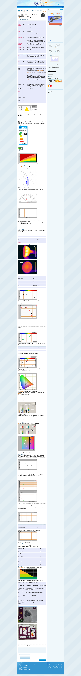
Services (27, 7)
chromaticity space (21, 391)
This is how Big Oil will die (22, 672)
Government (50, 47)
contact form (56, 670)
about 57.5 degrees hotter (40, 70)
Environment (50, 46)
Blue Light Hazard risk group (19, 94)
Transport (57, 50)
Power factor (19, 242)
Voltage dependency (29, 79)
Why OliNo (22, 7)
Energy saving (50, 45)
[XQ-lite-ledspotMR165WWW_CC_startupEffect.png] (27, 490)
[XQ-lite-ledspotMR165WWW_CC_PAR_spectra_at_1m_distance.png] (27, 342)
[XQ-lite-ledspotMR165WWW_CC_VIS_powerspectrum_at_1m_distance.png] (27, 299)
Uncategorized (50, 51)
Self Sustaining (58, 49)
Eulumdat (44, 166)
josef (49, 67)
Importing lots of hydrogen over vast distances (24, 663)
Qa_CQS (19, 47)
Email (19, 656)
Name (19, 654)
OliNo (49, 49)
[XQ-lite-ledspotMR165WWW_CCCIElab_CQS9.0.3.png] (26, 451)
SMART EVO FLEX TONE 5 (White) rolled (24, 665)
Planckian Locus (39, 419)
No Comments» (44, 11)
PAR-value (19, 55)
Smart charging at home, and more (58, 64)
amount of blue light (21, 567)
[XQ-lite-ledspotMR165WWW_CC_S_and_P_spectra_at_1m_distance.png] (27, 367)
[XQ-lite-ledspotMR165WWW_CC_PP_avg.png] (27, 202)
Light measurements (32, 11)
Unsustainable (58, 51)
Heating (57, 47)
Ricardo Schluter (51, 64)
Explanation (57, 46)
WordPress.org (49, 92)
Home (19, 7)
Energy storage (58, 45)
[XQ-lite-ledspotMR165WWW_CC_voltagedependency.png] (27, 469)
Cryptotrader (56, 77)
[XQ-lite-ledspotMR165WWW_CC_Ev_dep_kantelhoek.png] (27, 217)
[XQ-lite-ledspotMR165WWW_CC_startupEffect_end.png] (27, 502)
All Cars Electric (50, 77)
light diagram (21, 166)
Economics (50, 44)
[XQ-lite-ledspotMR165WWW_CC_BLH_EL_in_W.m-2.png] (27, 579)
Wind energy (50, 52)
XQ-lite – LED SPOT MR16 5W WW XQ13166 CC (32, 10)
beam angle (34, 222)
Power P (19, 31)
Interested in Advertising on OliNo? (55, 40)
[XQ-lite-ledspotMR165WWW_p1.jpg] (27, 622)
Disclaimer (39, 7)
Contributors (31, 7)
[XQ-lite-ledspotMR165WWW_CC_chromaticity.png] (27, 390)
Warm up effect (29, 72)
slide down (50, 66)
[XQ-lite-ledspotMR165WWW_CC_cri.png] (27, 413)
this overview (21, 17)
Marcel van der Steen (26, 11)
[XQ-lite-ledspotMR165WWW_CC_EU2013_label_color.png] (23, 144)
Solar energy (50, 50)
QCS (18, 423)
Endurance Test (58, 44)
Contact (36, 7)
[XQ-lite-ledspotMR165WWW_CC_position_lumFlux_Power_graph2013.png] (27, 162)
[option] (55, 19)
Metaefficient (49, 78)
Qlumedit (32, 166)
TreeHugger (56, 78)
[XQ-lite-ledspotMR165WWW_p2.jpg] (27, 639)
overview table (25, 112)
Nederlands (59, 7)
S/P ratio (19, 61)
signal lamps (19, 393)
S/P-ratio (53, 66)
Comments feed (50, 91)
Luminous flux (20, 37)
